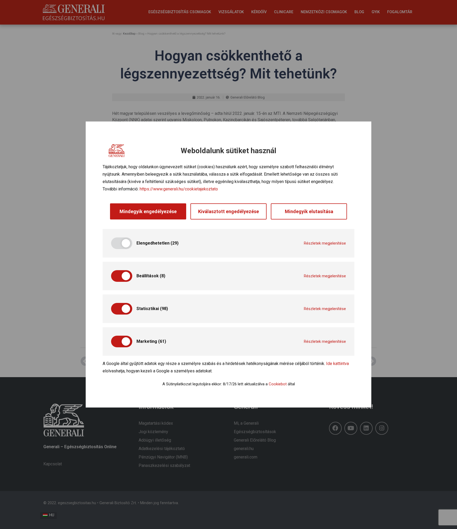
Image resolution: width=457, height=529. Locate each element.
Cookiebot (278, 384)
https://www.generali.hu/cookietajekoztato (179, 188)
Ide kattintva (337, 363)
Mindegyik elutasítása (309, 211)
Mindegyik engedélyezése (148, 211)
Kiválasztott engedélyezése (228, 211)
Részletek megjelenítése (325, 243)
